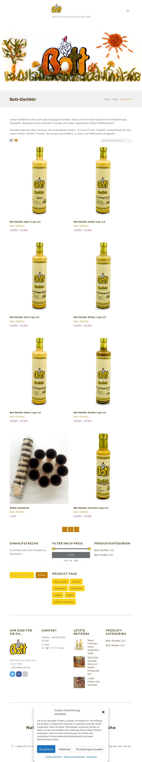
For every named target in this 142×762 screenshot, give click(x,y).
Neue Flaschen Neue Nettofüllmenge (93, 646)
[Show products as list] (15, 140)
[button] (103, 712)
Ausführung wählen (41, 185)
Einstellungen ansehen (89, 749)
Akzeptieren (46, 749)
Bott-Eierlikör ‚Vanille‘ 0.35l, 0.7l (89, 222)
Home (107, 99)
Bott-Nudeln (101, 554)
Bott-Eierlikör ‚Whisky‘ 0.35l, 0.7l (90, 317)
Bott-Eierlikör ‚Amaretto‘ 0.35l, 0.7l (91, 508)
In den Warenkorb (41, 471)
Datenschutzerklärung (74, 756)
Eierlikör (76, 581)
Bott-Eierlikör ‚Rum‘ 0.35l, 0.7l (24, 317)
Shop (115, 99)
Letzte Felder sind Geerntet (94, 681)
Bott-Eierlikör (17, 225)
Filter (71, 555)
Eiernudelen (60, 588)
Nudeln (57, 595)
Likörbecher (76, 588)
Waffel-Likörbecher (19, 508)
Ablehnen (64, 749)
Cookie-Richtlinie (53, 756)
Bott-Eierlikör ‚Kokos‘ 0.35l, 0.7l (25, 412)
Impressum (91, 756)
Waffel (70, 595)
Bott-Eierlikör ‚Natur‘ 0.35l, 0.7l (25, 222)
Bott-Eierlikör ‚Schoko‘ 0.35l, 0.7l (90, 412)
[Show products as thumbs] (11, 140)
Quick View (40, 177)
